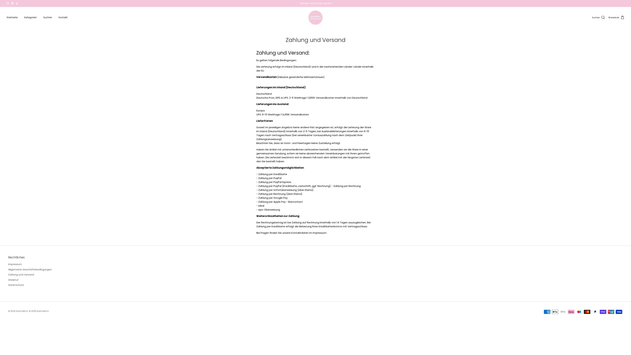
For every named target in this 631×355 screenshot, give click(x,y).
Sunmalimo (22, 311)
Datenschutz (16, 285)
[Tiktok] (17, 3)
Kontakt (63, 17)
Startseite (12, 17)
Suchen (47, 17)
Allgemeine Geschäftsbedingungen (30, 269)
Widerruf (13, 280)
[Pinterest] (12, 3)
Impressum (15, 264)
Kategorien (30, 17)
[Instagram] (8, 3)
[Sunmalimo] (315, 17)
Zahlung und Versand (21, 274)
